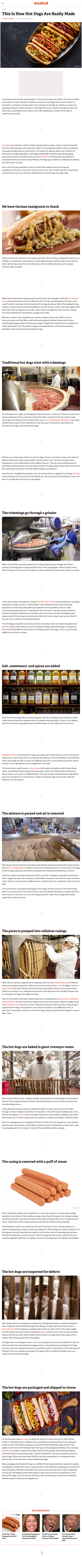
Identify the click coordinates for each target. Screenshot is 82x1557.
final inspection (8, 1329)
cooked (21, 1115)
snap (59, 985)
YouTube (76, 859)
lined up (8, 1451)
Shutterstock (75, 252)
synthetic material (13, 1005)
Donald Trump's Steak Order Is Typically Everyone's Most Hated (50, 1536)
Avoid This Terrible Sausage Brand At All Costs (9, 1536)
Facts (4, 9)
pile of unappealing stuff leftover (58, 420)
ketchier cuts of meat (46, 602)
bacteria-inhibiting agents (15, 868)
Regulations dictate (10, 755)
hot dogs (76, 473)
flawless (42, 1332)
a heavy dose (33, 768)
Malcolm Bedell (9, 19)
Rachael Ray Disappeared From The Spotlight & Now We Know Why (31, 1536)
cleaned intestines (61, 982)
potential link (45, 157)
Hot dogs (5, 145)
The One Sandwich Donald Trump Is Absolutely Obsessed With (69, 1537)
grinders (5, 627)
